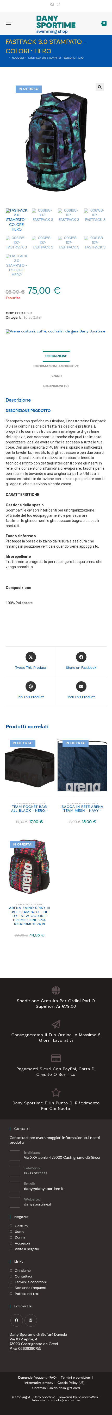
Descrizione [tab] (56, 356)
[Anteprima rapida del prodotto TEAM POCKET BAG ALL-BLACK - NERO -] (52, 743)
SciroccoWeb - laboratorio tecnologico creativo (66, 1399)
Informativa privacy (38, 1383)
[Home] (7, 58)
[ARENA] (55, 331)
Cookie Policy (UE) (71, 1383)
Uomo (19, 1232)
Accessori (22, 1243)
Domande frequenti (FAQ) (37, 1377)
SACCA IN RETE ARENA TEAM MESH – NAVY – (82, 809)
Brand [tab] (56, 376)
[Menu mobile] (8, 23)
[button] (100, 87)
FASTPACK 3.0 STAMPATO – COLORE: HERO (56, 58)
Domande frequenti (30, 1288)
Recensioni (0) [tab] (56, 386)
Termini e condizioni (31, 1282)
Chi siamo (23, 1271)
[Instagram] (58, 5)
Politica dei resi (27, 1294)
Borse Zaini (32, 317)
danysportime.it (37, 1205)
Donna (20, 1237)
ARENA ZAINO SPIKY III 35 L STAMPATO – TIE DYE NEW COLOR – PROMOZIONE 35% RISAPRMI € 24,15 (29, 916)
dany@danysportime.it (43, 1189)
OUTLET (38, 904)
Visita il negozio (27, 1249)
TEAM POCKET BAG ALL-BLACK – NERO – (29, 809)
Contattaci (23, 1276)
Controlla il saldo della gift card (56, 1388)
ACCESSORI (21, 803)
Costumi (21, 1226)
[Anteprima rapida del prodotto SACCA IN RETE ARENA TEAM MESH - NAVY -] (104, 743)
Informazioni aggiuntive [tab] (56, 366)
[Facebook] (52, 5)
